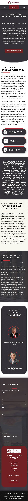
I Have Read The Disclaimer (11, 436)
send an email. (8, 295)
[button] (4, 7)
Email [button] (14, 7)
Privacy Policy (17, 496)
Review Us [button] (14, 481)
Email (3, 407)
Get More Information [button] (14, 51)
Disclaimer (4, 433)
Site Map (11, 496)
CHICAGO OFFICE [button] (14, 476)
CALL (24, 7)
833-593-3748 (4, 292)
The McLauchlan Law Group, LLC (13, 493)
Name (3, 392)
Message (4, 414)
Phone (3, 399)
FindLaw (20, 498)
